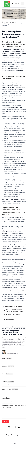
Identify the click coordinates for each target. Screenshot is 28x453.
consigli (12, 22)
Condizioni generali (16, 435)
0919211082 (16, 4)
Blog (7, 22)
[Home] (2, 22)
